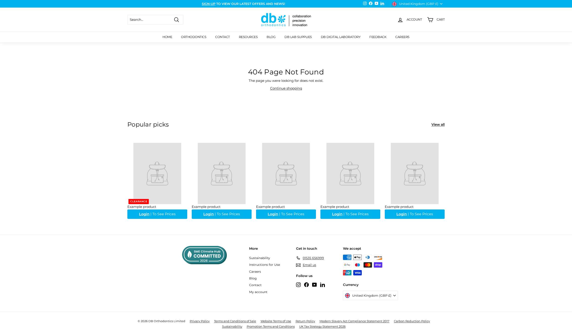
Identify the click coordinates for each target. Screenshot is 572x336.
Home (167, 37)
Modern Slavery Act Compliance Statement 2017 (354, 321)
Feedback (377, 37)
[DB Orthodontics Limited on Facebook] (306, 284)
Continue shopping (286, 88)
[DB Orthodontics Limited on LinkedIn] (322, 284)
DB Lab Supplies (298, 37)
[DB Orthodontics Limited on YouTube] (314, 284)
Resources (248, 37)
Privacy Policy (200, 321)
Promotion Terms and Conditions (271, 326)
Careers (402, 37)
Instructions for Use (264, 265)
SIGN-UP (208, 4)
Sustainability (259, 258)
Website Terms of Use (276, 321)
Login (144, 214)
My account (258, 292)
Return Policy (305, 321)
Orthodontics (193, 37)
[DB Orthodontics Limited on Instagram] (298, 284)
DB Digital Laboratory (341, 37)
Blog (271, 37)
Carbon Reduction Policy (412, 321)
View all (438, 124)
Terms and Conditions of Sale (235, 321)
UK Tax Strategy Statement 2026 (322, 326)
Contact (222, 37)
